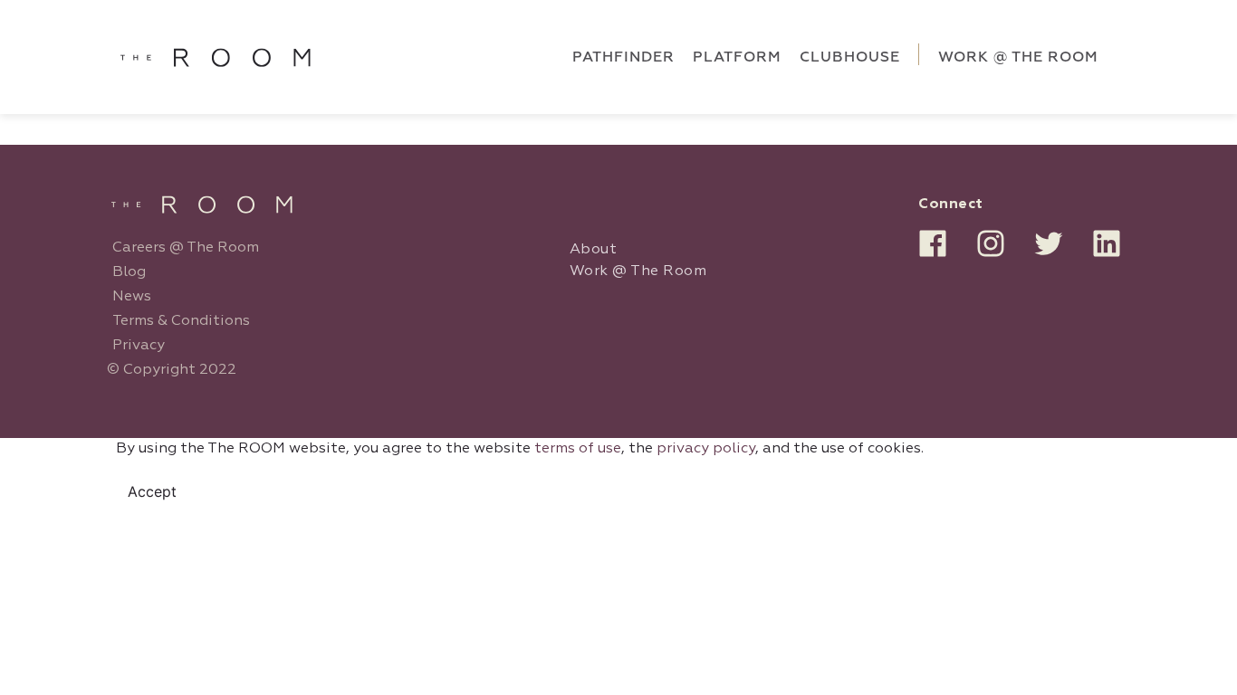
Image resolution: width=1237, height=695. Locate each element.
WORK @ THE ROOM (1018, 57)
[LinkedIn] (1106, 243)
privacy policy (706, 449)
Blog (129, 272)
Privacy (138, 345)
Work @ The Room (638, 271)
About (594, 250)
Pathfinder (623, 57)
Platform (737, 57)
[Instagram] (990, 243)
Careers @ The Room (185, 248)
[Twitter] (1048, 243)
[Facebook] (932, 243)
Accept (152, 491)
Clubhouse (850, 57)
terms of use (577, 449)
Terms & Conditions (181, 321)
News (131, 297)
